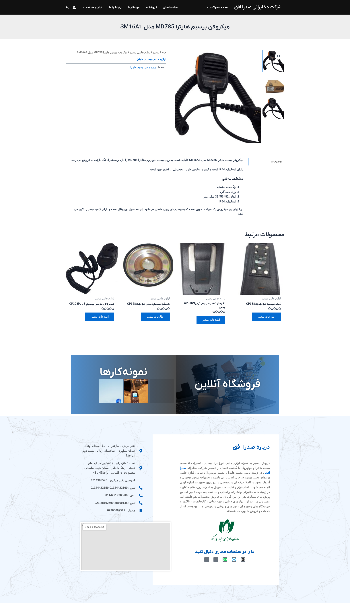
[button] (67, 7)
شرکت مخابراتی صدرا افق (257, 7)
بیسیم (156, 52)
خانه (164, 52)
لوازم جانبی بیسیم (140, 52)
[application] (208, 7)
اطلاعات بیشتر (266, 316)
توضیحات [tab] (276, 161)
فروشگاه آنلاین (227, 384)
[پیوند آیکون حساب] (74, 7)
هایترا (140, 59)
